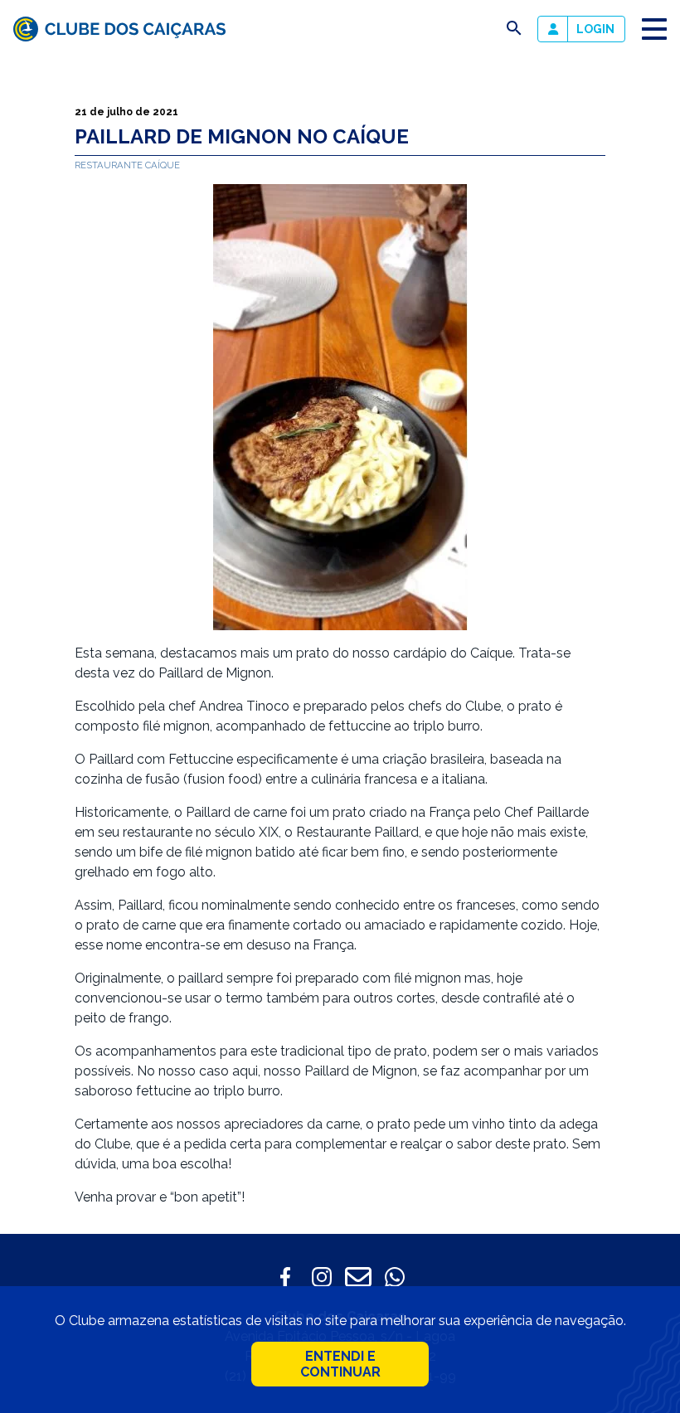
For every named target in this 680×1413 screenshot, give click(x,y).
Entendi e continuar (340, 1364)
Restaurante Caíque (127, 165)
